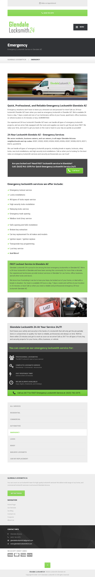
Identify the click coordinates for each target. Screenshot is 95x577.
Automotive (15, 426)
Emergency (14, 432)
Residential (15, 413)
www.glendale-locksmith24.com (21, 544)
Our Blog (10, 511)
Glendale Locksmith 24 (37, 572)
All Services (15, 406)
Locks (12, 439)
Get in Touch (16, 493)
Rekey (12, 446)
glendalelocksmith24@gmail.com (21, 540)
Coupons (11, 517)
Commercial (15, 419)
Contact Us (11, 514)
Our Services (12, 508)
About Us (11, 520)
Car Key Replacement (19, 459)
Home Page (12, 504)
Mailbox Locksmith (18, 452)
